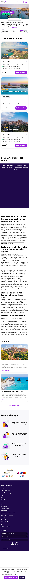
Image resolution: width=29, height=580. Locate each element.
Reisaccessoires (4, 521)
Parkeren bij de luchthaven (7, 515)
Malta (3, 57)
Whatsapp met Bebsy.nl (8, 533)
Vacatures (3, 504)
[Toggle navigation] (26, 2)
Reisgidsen (3, 519)
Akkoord (22, 577)
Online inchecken (5, 508)
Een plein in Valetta (21, 165)
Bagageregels (4, 506)
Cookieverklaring (5, 574)
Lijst (21, 31)
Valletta (25, 255)
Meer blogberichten (14, 405)
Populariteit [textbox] (5, 31)
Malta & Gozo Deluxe (10, 129)
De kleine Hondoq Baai (6, 167)
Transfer (3, 517)
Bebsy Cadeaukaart (5, 510)
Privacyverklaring (15, 574)
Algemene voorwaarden (6, 493)
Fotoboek (3, 524)
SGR (2, 501)
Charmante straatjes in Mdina (20, 167)
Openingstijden (6, 537)
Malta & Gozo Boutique (10, 56)
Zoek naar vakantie (14, 19)
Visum (2, 523)
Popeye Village (14, 169)
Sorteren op (4, 29)
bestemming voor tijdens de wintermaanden (12, 242)
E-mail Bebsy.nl (6, 540)
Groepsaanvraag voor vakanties (8, 512)
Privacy (2, 497)
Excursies (3, 513)
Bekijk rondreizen (20, 72)
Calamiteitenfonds (5, 503)
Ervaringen (3, 492)
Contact (3, 488)
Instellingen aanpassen (11, 577)
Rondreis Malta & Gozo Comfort (14, 91)
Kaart (25, 31)
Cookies (3, 495)
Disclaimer (3, 499)
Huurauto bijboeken (5, 526)
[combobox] (8, 31)
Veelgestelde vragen (5, 490)
